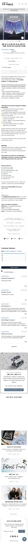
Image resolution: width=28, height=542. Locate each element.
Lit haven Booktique (16, 211)
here (6, 188)
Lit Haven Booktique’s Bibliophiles (10, 209)
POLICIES (13, 514)
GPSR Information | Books (14, 226)
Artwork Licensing (14, 222)
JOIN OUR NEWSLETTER (14, 389)
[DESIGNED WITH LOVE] (14, 492)
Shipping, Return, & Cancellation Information (14, 219)
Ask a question (14, 233)
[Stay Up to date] (14, 437)
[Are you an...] (14, 465)
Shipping (11, 52)
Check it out (14, 481)
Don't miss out (14, 454)
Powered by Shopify (14, 540)
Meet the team (14, 508)
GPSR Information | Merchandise (14, 230)
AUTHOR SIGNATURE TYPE (13, 58)
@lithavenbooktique (15, 206)
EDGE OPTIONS (14, 64)
